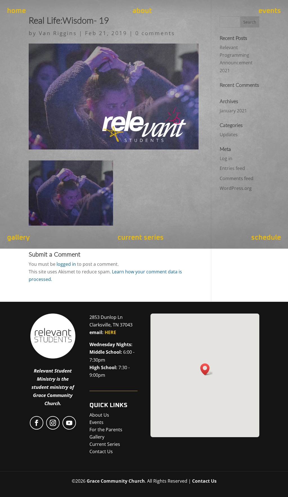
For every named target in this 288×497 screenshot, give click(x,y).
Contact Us (204, 481)
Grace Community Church (116, 481)
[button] (206, 369)
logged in (66, 264)
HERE (110, 332)
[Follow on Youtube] (69, 423)
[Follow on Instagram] (53, 423)
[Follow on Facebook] (36, 423)
